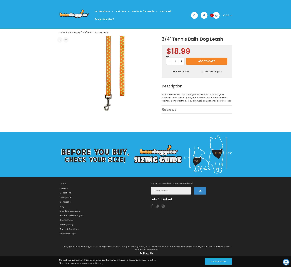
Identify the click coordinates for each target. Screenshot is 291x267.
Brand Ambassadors (70, 211)
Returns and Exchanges (71, 215)
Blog (62, 206)
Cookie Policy (66, 220)
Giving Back (65, 197)
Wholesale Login (68, 233)
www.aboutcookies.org (91, 263)
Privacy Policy (66, 224)
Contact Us (65, 201)
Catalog (64, 188)
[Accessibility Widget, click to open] (286, 262)
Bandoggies (74, 32)
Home (62, 32)
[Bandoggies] (74, 17)
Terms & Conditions (69, 229)
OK (200, 190)
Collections (65, 192)
